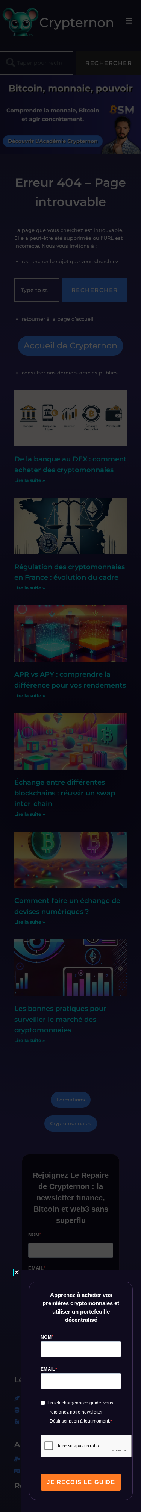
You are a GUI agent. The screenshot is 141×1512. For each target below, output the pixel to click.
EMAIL (48, 1369)
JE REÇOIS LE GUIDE (81, 1482)
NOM (46, 1337)
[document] (70, 756)
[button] (17, 1272)
